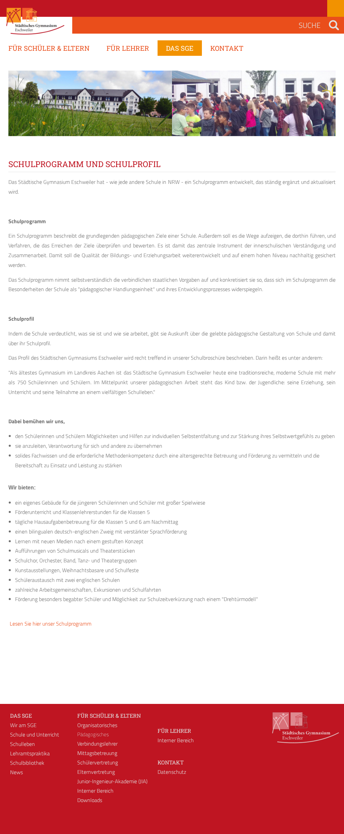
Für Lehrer (174, 730)
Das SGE (21, 715)
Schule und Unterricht (34, 734)
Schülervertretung (97, 762)
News (16, 772)
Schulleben (22, 744)
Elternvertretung (96, 772)
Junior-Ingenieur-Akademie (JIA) (112, 781)
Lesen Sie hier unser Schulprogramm (49, 624)
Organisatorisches (97, 725)
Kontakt (171, 762)
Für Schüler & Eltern (109, 715)
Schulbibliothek (27, 763)
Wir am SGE (23, 725)
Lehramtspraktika (30, 753)
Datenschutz (172, 772)
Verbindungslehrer (97, 744)
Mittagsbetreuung (97, 753)
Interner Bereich (95, 791)
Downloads (89, 800)
